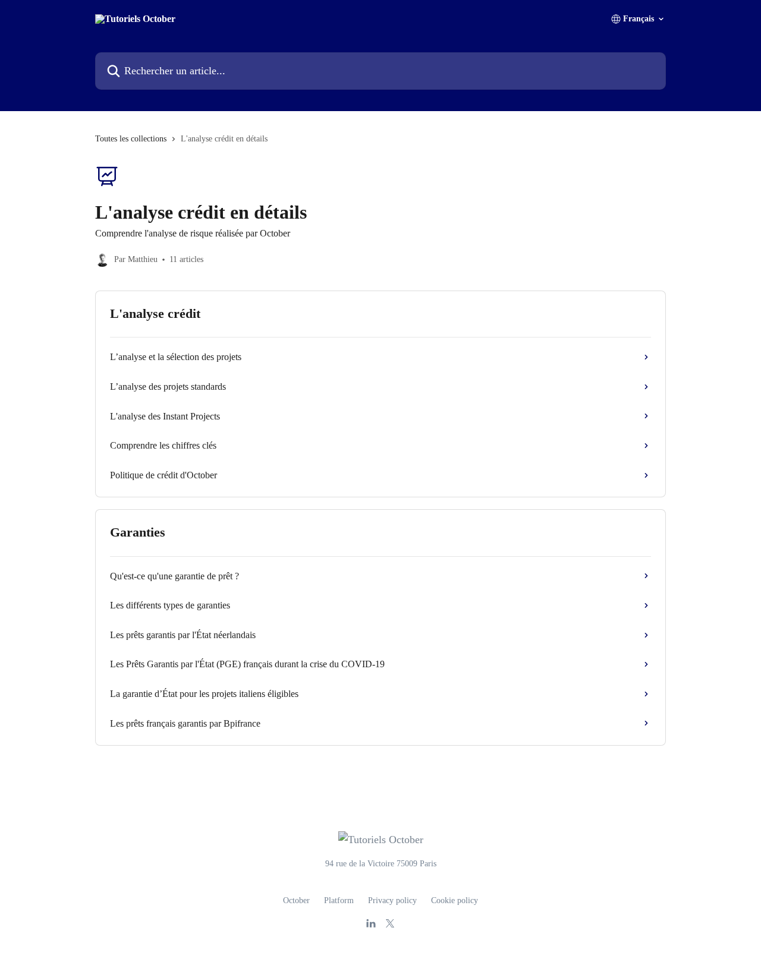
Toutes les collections (130, 138)
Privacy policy (392, 900)
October (296, 900)
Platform (339, 900)
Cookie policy (454, 900)
